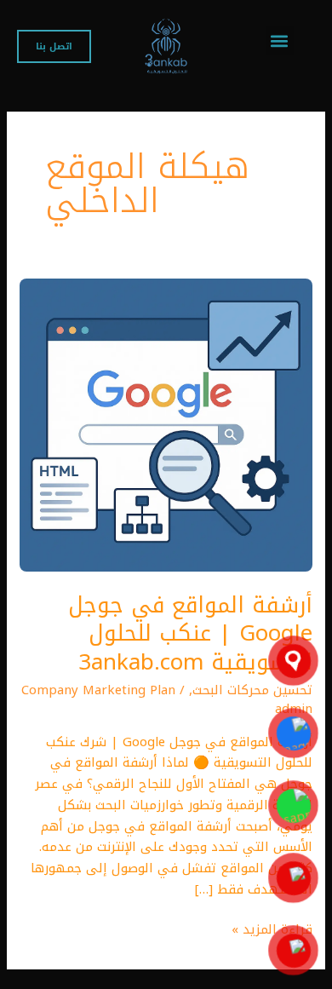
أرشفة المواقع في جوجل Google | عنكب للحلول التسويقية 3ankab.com (190, 634)
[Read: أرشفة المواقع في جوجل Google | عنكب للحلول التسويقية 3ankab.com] (166, 424)
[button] (280, 40)
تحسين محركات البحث (252, 690)
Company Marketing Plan (98, 690)
